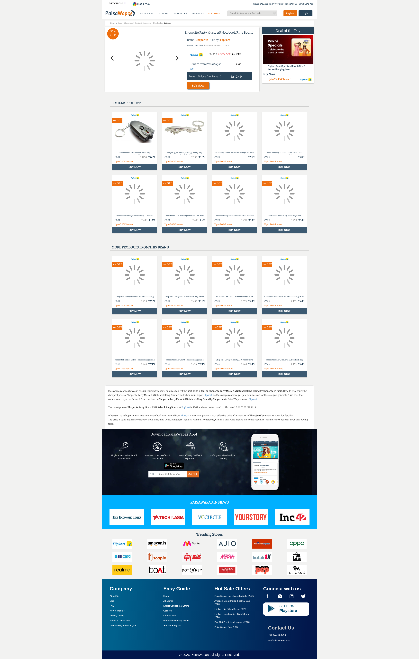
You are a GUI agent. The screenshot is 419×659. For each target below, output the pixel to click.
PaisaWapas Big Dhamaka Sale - (234, 596)
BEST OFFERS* (214, 13)
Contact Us (281, 627)
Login (306, 13)
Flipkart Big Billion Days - (230, 609)
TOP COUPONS (197, 13)
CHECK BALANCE (260, 4)
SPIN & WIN (143, 3)
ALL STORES (163, 13)
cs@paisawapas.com (279, 640)
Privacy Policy (117, 615)
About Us (114, 596)
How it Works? (117, 610)
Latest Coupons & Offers (176, 605)
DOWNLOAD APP (306, 4)
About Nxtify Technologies (123, 625)
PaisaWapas (200, 655)
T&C (191, 69)
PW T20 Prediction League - (232, 622)
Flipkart (225, 39)
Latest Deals (169, 615)
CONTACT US (291, 4)
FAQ (112, 605)
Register (290, 13)
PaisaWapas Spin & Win (226, 627)
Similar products (127, 103)
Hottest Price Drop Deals (176, 620)
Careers (167, 610)
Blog (112, 601)
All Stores (168, 601)
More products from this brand (140, 247)
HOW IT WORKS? (277, 4)
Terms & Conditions (120, 620)
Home (166, 596)
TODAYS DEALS (180, 13)
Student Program (172, 625)
